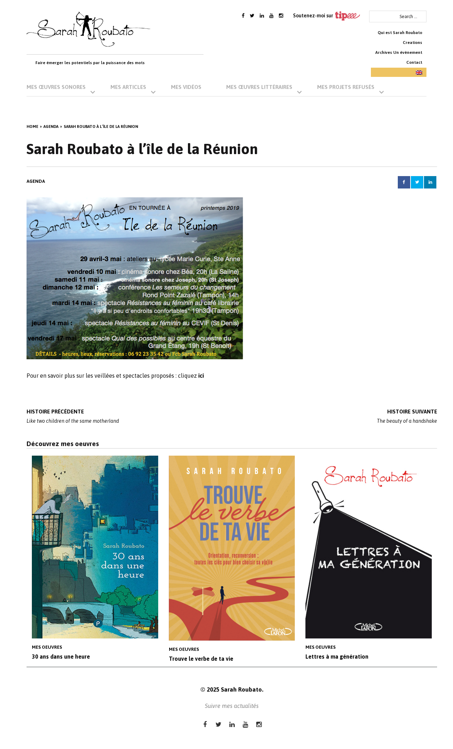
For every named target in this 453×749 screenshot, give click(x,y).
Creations (412, 42)
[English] (398, 72)
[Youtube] (271, 15)
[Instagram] (281, 15)
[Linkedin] (262, 15)
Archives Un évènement (398, 52)
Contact (414, 62)
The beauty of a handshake (407, 416)
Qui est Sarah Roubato (400, 32)
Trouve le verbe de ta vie (201, 658)
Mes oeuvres (47, 647)
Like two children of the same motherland (73, 416)
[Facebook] (243, 15)
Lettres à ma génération (336, 656)
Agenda (36, 181)
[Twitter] (252, 15)
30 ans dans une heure (61, 656)
